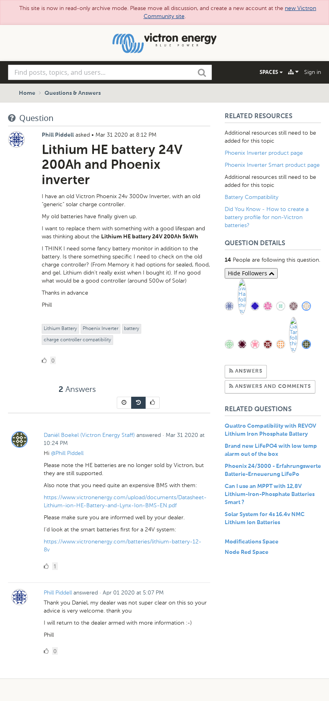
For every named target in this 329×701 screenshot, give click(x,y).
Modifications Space (251, 542)
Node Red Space (246, 552)
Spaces (270, 72)
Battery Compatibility (251, 197)
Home (27, 93)
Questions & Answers (73, 93)
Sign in (312, 72)
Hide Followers (248, 273)
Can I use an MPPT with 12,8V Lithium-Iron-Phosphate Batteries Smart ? (270, 494)
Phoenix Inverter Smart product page (272, 165)
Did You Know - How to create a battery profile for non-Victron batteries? (267, 217)
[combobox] (110, 72)
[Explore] (293, 72)
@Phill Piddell (67, 453)
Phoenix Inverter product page (264, 153)
